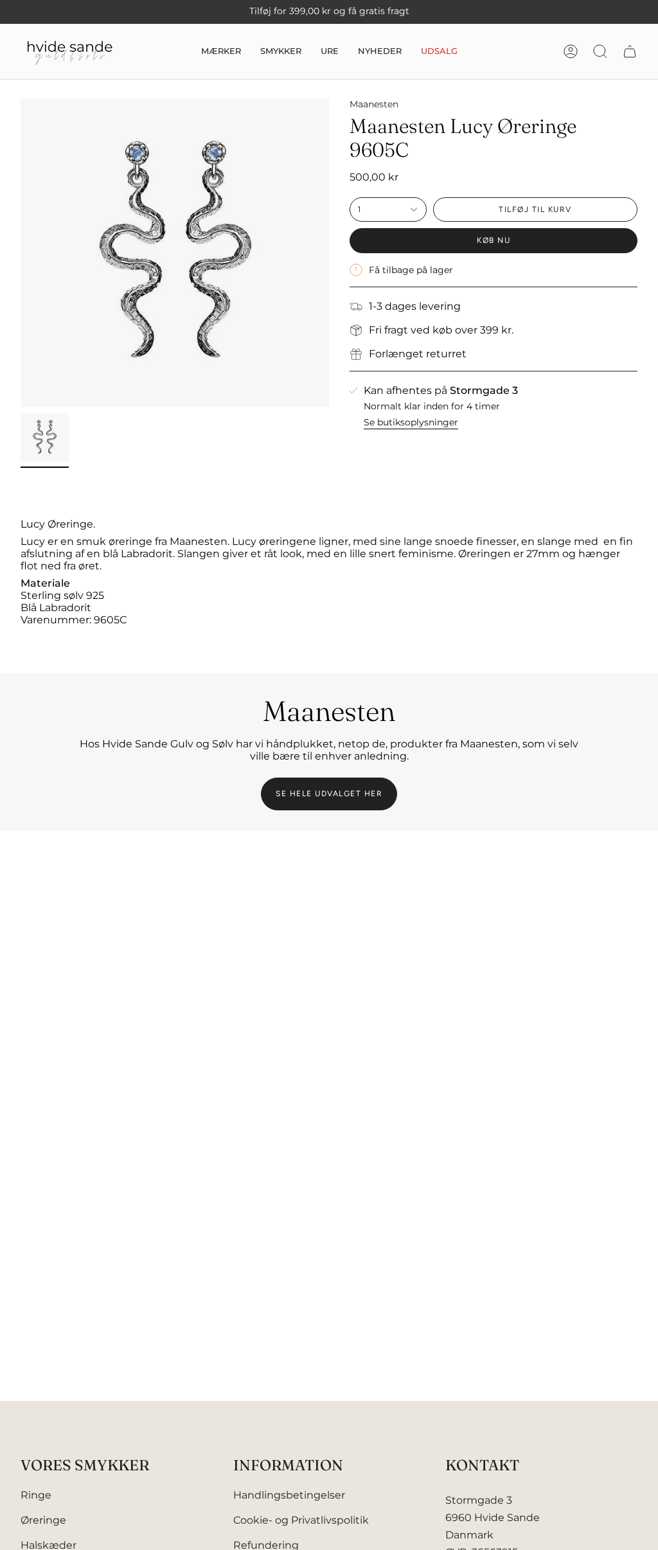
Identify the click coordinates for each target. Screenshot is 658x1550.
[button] (221, 51)
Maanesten (374, 104)
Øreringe (43, 1520)
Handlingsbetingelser (289, 1495)
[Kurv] (630, 51)
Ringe (36, 1495)
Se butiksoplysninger (411, 422)
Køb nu (493, 240)
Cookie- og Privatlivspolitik (301, 1520)
